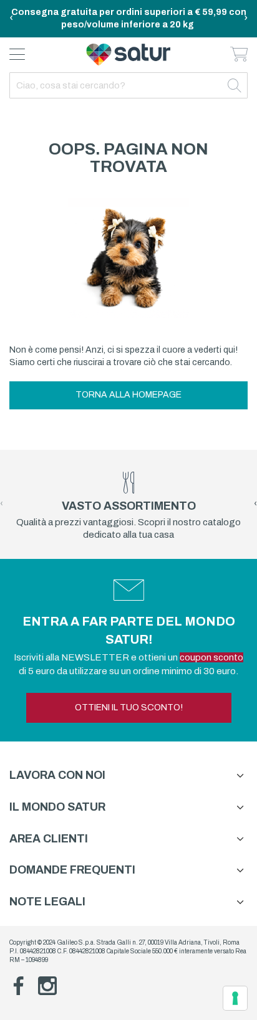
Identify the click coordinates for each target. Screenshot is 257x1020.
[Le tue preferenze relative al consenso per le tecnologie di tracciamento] (235, 998)
